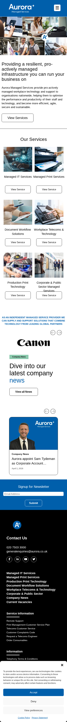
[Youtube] (25, 559)
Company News (17, 597)
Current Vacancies (19, 602)
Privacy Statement (40, 718)
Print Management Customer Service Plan (28, 624)
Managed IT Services (21, 573)
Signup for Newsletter (33, 486)
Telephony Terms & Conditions (22, 659)
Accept (33, 692)
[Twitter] (34, 559)
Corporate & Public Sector (25, 593)
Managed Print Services (23, 577)
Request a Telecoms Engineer (22, 636)
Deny (33, 701)
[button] (62, 665)
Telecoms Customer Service (21, 628)
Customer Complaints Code (21, 632)
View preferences (33, 710)
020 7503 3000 (16, 547)
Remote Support (15, 621)
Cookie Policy (24, 718)
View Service (18, 189)
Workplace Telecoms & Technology (31, 589)
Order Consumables (17, 640)
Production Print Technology (27, 581)
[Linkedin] (17, 559)
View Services (17, 118)
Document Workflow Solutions (28, 585)
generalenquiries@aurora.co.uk (27, 551)
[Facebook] (9, 559)
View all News (23, 391)
